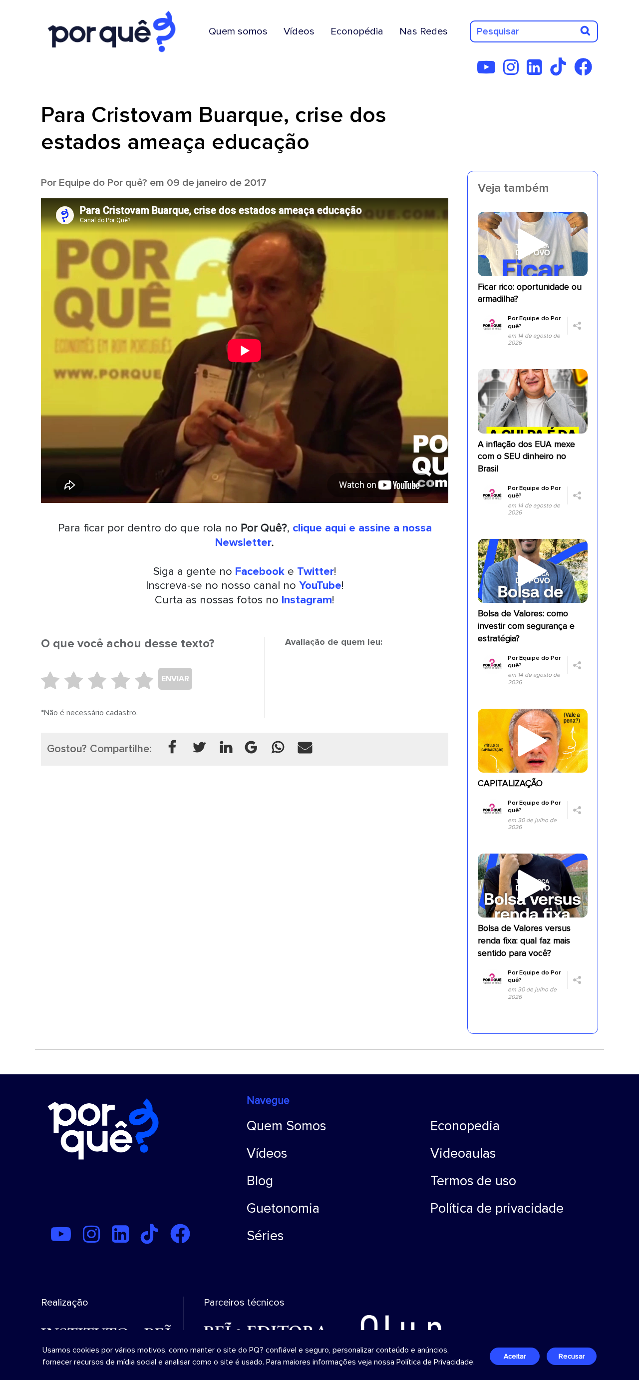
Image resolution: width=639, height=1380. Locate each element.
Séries (265, 1236)
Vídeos (299, 31)
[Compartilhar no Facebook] (172, 748)
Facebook (260, 571)
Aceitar (515, 1356)
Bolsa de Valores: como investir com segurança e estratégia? (526, 626)
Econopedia (465, 1126)
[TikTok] (561, 71)
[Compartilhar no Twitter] (199, 748)
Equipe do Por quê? (103, 182)
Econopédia (356, 31)
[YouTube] (489, 71)
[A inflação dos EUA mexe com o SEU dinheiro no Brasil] (533, 401)
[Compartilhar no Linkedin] (226, 748)
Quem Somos (286, 1126)
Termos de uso (473, 1181)
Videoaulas (463, 1153)
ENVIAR (175, 679)
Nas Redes (423, 31)
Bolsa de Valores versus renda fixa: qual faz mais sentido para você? (524, 940)
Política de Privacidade (434, 1362)
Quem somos (238, 31)
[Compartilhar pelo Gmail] (251, 748)
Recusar (572, 1356)
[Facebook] (586, 71)
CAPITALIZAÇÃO (510, 783)
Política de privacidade (497, 1208)
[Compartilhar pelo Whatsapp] (278, 748)
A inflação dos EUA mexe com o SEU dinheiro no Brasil (526, 456)
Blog (260, 1181)
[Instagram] (514, 71)
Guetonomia (283, 1208)
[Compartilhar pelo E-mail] (305, 748)
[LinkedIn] (537, 71)
